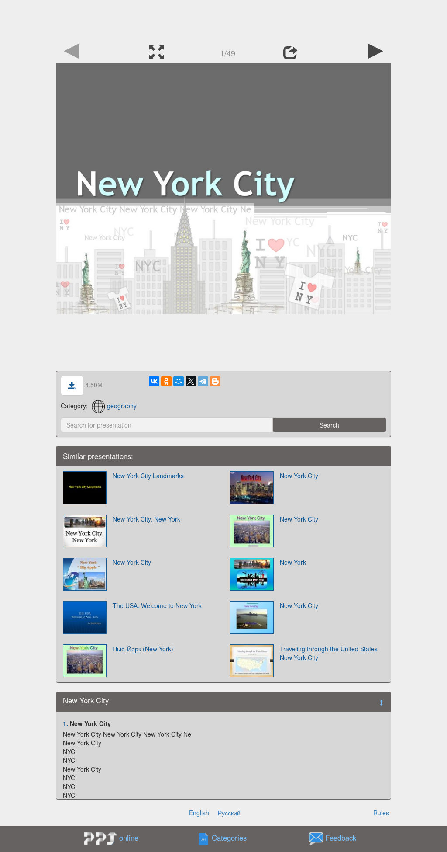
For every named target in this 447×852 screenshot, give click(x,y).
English (199, 812)
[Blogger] (215, 381)
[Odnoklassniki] (166, 381)
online (128, 837)
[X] (191, 381)
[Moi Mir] (178, 381)
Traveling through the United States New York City (329, 653)
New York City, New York (146, 519)
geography (122, 405)
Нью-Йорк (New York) (143, 648)
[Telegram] (203, 381)
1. (65, 723)
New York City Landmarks (148, 475)
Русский (229, 812)
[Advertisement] (223, 19)
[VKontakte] (154, 381)
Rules (381, 812)
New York (293, 562)
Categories (229, 838)
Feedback (340, 838)
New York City (299, 475)
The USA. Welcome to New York (157, 605)
